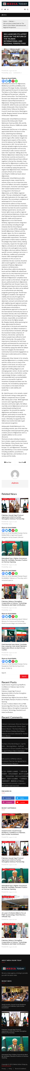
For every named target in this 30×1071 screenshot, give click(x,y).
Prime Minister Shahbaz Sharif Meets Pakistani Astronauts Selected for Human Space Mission (15, 733)
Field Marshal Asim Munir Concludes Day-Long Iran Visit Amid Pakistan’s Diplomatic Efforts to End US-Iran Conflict (14, 647)
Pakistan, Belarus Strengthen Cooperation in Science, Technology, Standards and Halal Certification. (14, 603)
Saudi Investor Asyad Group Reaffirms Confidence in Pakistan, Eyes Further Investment (14, 687)
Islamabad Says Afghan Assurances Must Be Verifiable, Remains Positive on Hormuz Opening (14, 560)
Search (4, 673)
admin (10, 73)
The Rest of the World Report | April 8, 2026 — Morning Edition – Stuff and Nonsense (14, 746)
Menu (5, 15)
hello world (5, 759)
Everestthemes (6, 1066)
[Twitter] (6, 81)
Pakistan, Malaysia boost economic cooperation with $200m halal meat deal (14, 783)
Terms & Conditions (20, 1068)
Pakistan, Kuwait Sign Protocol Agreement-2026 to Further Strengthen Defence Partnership (13, 517)
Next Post (22, 462)
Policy (10, 1068)
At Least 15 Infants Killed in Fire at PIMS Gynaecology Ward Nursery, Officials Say (14, 914)
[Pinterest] (13, 81)
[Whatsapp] (16, 81)
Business (5, 814)
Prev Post (8, 462)
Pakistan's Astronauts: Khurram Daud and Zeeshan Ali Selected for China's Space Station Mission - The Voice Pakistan (15, 726)
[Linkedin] (9, 81)
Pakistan (12, 499)
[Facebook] (3, 81)
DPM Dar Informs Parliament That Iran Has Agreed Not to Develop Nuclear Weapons (14, 761)
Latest (5, 499)
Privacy (4, 1068)
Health (5, 897)
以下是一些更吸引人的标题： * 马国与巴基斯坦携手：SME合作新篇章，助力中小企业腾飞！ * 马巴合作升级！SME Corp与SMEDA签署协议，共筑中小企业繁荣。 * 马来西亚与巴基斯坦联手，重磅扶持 (15, 776)
